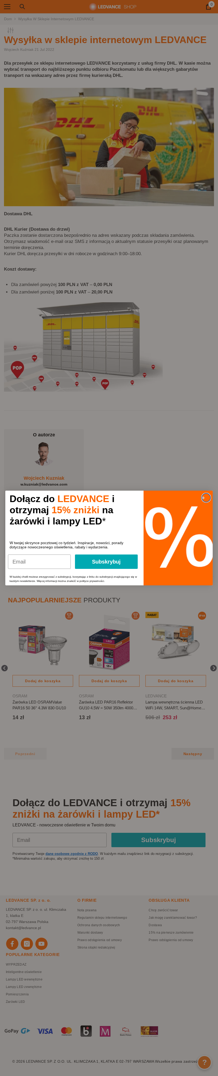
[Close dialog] (206, 497)
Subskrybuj (106, 562)
